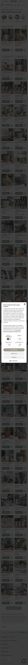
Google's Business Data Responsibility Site (12, 330)
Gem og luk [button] (14, 353)
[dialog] (14, 332)
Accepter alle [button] (14, 349)
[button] (14, 361)
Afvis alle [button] (14, 357)
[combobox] (24, 304)
